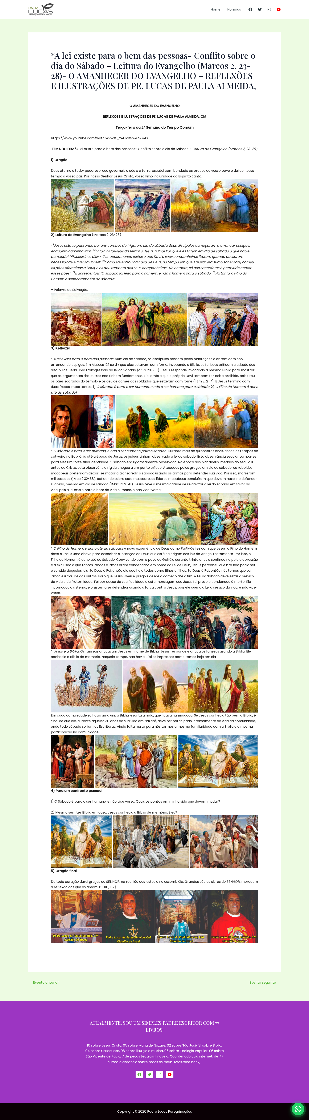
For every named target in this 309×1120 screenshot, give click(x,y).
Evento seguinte (265, 982)
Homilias (234, 9)
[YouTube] (279, 9)
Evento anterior (44, 982)
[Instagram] (269, 9)
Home (216, 9)
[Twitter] (260, 9)
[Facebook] (250, 9)
